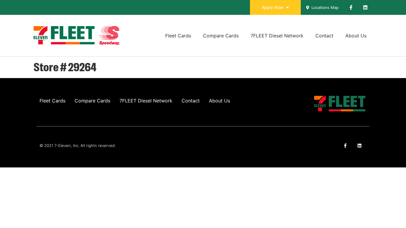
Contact (324, 36)
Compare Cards (221, 36)
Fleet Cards (178, 36)
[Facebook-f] (351, 7)
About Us (355, 36)
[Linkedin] (365, 7)
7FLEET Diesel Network (277, 36)
